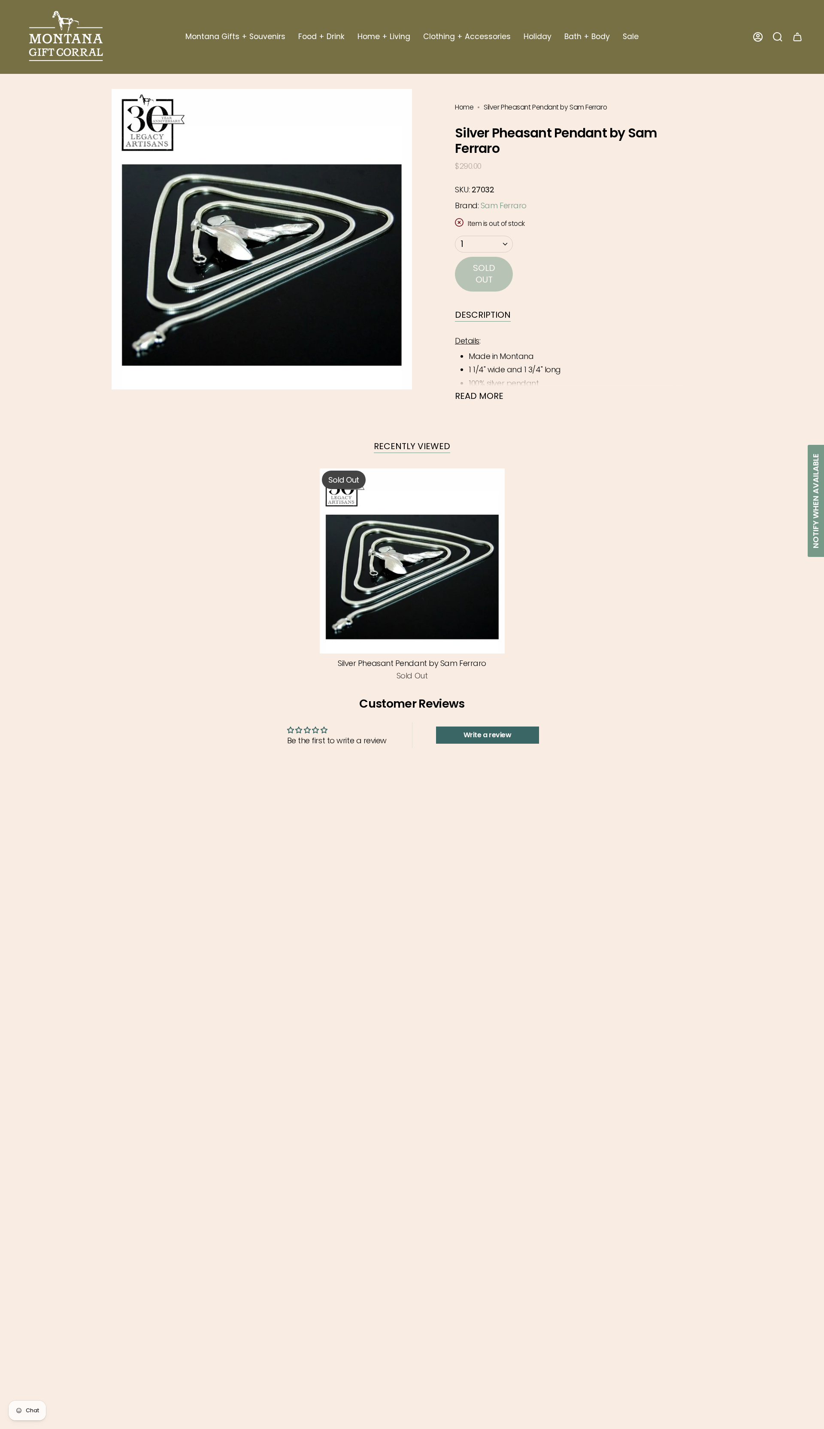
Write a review (488, 735)
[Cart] (797, 37)
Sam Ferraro (504, 205)
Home (464, 107)
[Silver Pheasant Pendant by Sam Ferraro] (412, 561)
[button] (235, 36)
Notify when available (815, 500)
